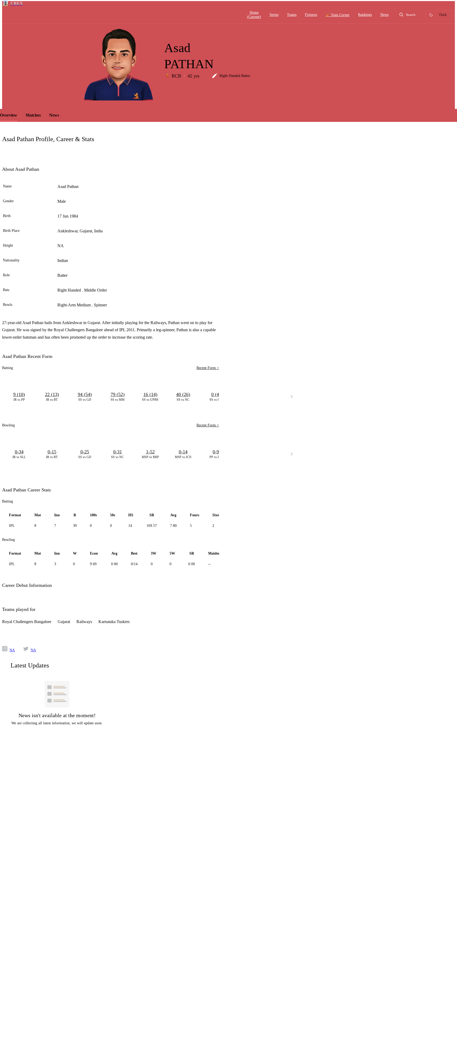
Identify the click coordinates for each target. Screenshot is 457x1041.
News (54, 115)
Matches (33, 115)
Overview (8, 115)
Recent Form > (207, 368)
